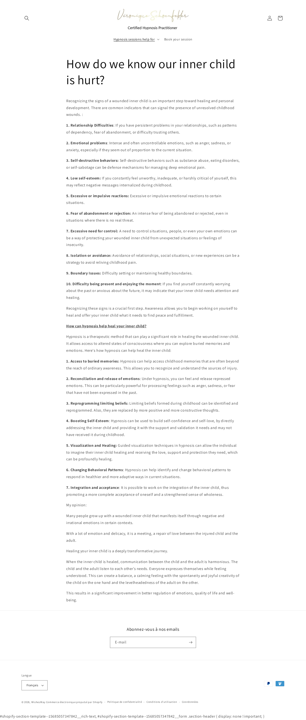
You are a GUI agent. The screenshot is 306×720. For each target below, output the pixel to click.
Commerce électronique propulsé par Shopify (74, 702)
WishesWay (38, 702)
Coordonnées (190, 702)
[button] (27, 18)
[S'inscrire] (190, 642)
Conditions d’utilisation (162, 702)
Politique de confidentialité (124, 702)
